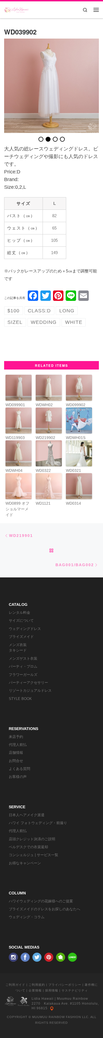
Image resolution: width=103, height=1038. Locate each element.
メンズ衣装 (18, 645)
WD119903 (15, 437)
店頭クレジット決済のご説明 (32, 839)
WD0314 (73, 503)
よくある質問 (19, 769)
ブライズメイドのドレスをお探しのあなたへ (44, 909)
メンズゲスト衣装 (23, 658)
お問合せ (16, 761)
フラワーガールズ (23, 675)
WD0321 (73, 470)
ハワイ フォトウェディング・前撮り (38, 823)
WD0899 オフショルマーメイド (17, 509)
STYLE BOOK (20, 699)
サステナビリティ (75, 990)
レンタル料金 (19, 612)
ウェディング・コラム (26, 917)
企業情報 (35, 990)
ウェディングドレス (25, 629)
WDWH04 (14, 470)
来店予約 (16, 737)
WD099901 (15, 405)
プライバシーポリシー (64, 984)
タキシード (18, 650)
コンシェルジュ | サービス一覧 (33, 855)
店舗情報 (16, 753)
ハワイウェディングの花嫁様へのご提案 (41, 901)
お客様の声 (18, 777)
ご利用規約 (37, 984)
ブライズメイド (21, 637)
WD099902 (75, 405)
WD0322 (43, 470)
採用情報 (51, 990)
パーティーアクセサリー (28, 683)
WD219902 (45, 437)
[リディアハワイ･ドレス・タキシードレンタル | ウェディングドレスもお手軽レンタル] (16, 8)
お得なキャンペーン (25, 863)
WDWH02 (44, 405)
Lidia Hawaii (43, 999)
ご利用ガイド (15, 984)
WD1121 (43, 503)
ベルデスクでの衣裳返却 (28, 847)
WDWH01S (75, 437)
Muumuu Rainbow (72, 999)
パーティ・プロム (23, 666)
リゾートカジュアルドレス (30, 690)
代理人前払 (18, 745)
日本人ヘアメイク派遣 (26, 815)
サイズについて (21, 620)
